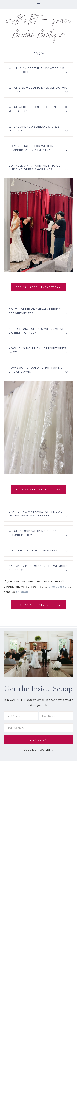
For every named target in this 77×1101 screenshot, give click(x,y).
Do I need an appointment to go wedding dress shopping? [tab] (35, 167)
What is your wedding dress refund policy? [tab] (33, 533)
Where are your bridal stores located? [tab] (34, 128)
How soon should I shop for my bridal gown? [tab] (36, 369)
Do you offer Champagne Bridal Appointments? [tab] (35, 311)
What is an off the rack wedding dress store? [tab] (36, 70)
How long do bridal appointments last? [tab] (38, 350)
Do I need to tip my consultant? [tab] (35, 550)
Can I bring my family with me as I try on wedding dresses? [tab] (36, 513)
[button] (38, 4)
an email (22, 592)
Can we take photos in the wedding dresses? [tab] (38, 568)
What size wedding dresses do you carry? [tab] (38, 89)
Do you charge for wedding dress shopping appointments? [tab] (38, 148)
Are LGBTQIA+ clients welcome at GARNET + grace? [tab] (36, 330)
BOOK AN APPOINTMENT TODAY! (38, 287)
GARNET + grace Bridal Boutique (38, 28)
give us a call (58, 586)
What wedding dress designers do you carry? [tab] (38, 109)
